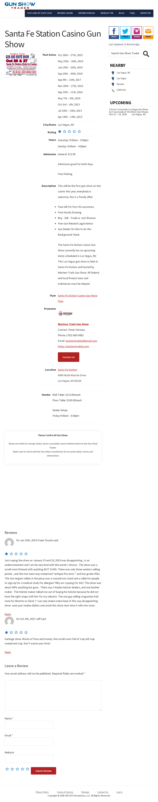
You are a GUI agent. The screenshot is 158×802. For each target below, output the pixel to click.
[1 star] (7, 769)
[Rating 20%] (69, 132)
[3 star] (18, 769)
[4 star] (23, 769)
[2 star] (13, 769)
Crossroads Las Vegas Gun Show (132, 109)
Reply (8, 614)
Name (9, 718)
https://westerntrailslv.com (73, 346)
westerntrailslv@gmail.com (81, 341)
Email (9, 735)
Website (9, 752)
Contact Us (68, 357)
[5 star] (28, 769)
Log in (119, 792)
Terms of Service (65, 792)
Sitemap (85, 792)
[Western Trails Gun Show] (65, 308)
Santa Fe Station (67, 369)
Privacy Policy (42, 792)
